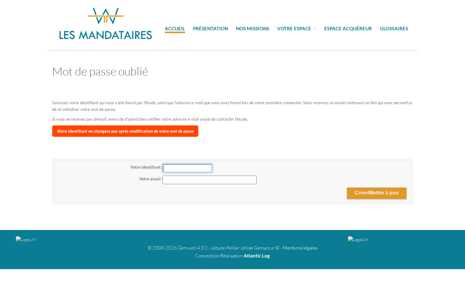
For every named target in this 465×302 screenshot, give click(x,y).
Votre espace (294, 28)
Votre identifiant (146, 167)
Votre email (150, 178)
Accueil (175, 28)
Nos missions (252, 28)
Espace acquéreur (348, 28)
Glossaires (394, 28)
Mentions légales (300, 248)
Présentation (210, 28)
